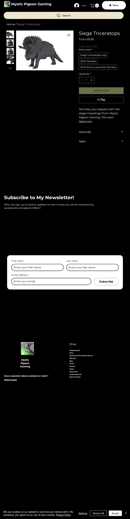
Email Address (20, 275)
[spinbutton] (87, 80)
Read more (85, 121)
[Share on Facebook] (81, 153)
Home (10, 24)
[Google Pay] (101, 99)
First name (17, 260)
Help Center (10, 379)
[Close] (126, 513)
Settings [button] (83, 513)
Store (71, 353)
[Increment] (92, 80)
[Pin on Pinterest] (87, 153)
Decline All (98, 513)
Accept (115, 513)
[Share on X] (100, 153)
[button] (95, 5)
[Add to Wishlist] (68, 35)
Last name (72, 260)
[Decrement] (81, 80)
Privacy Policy (63, 514)
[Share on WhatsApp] (94, 153)
